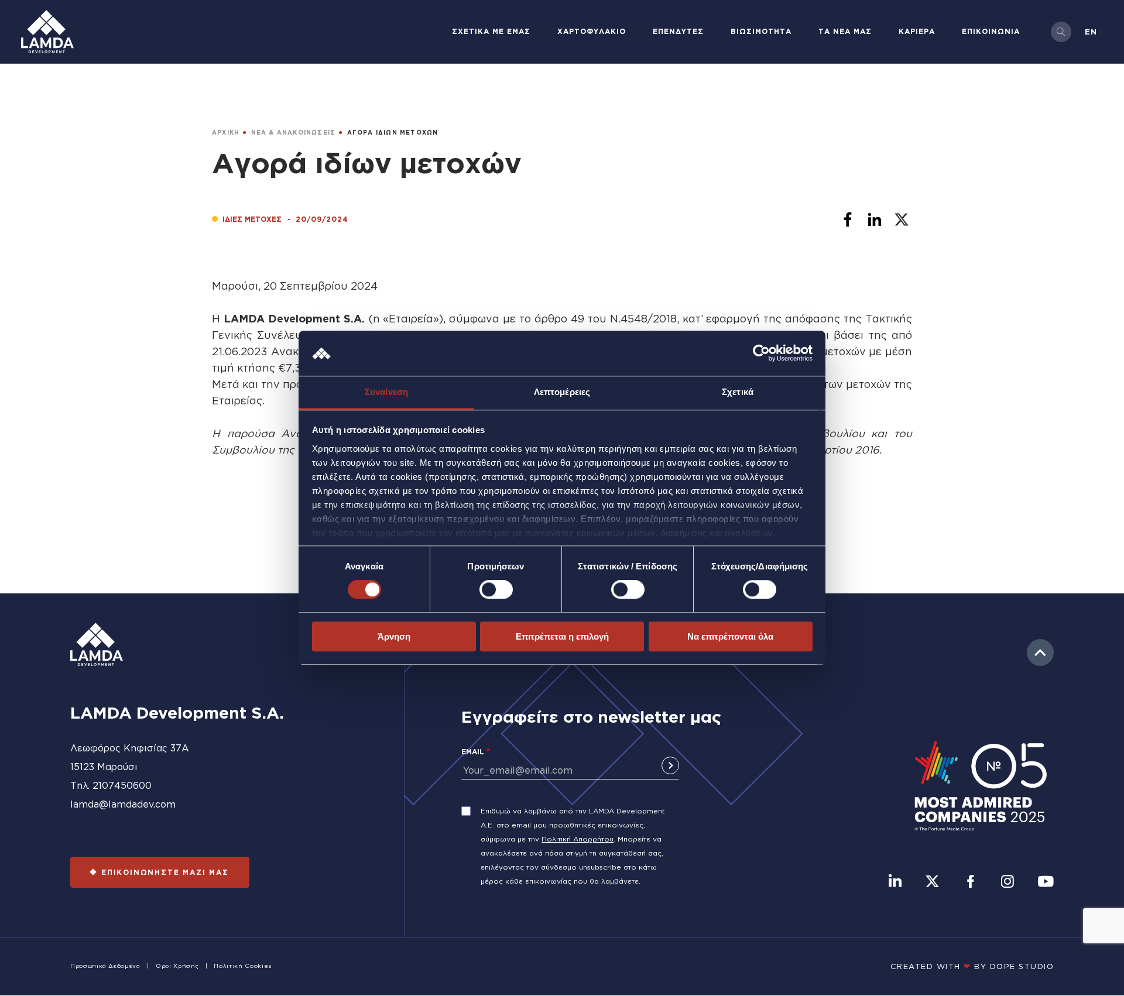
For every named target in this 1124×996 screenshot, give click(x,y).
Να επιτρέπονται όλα (730, 636)
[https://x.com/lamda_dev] (932, 882)
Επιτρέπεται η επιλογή (562, 636)
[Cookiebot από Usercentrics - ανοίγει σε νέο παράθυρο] (761, 353)
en (1091, 32)
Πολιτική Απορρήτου (578, 839)
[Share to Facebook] (847, 219)
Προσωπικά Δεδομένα (105, 966)
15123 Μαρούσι (104, 766)
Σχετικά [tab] (737, 392)
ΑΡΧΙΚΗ (225, 132)
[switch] (496, 589)
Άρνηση (394, 636)
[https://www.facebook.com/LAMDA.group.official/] (970, 882)
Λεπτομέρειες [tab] (562, 392)
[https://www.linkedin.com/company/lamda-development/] (895, 882)
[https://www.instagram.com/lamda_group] (1007, 882)
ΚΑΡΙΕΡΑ (917, 31)
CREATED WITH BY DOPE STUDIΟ (972, 966)
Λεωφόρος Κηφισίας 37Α (129, 748)
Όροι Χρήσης (177, 966)
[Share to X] (901, 219)
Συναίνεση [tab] (386, 392)
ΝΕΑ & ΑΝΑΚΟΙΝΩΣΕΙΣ (293, 132)
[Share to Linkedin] (874, 219)
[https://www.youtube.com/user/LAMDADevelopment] (1045, 882)
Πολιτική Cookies (242, 966)
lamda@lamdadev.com (123, 804)
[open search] (1061, 32)
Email (472, 751)
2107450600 (122, 785)
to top (1040, 652)
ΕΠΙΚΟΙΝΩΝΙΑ (991, 31)
